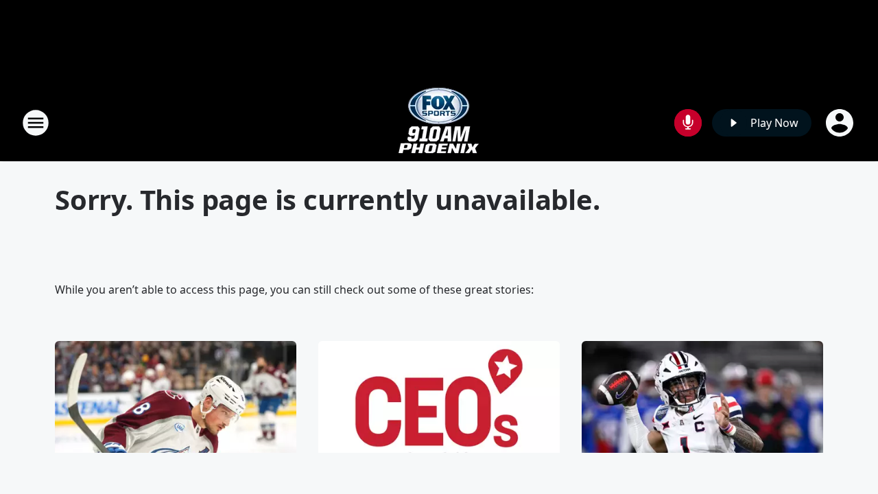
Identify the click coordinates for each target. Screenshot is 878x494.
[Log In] (841, 123)
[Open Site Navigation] (35, 123)
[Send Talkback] (688, 123)
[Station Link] (439, 122)
